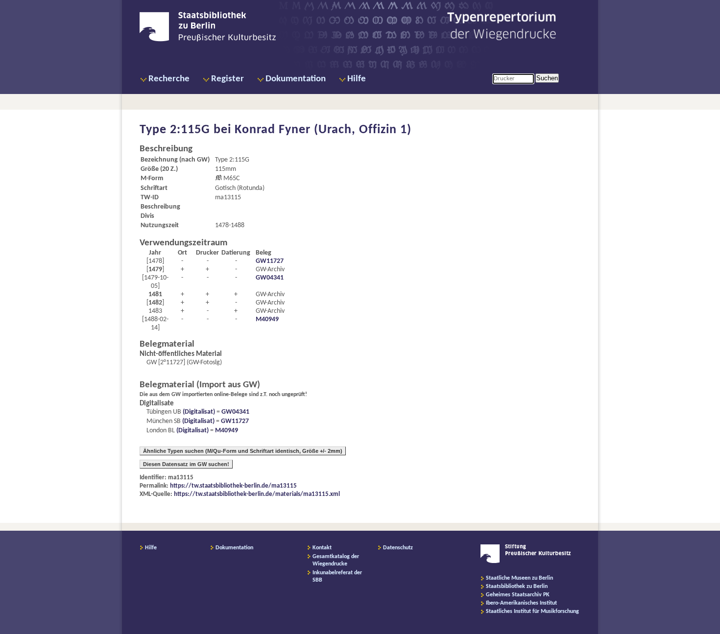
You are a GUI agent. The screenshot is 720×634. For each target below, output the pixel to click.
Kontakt (322, 548)
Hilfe (356, 79)
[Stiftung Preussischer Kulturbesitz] (525, 561)
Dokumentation (295, 79)
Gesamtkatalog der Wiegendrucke (335, 560)
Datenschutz (398, 548)
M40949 (267, 319)
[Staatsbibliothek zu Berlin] (208, 40)
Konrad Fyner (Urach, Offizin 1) (323, 130)
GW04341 (270, 278)
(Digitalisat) (198, 412)
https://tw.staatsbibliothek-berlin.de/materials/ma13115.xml (257, 494)
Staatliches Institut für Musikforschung (532, 611)
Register (227, 79)
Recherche (169, 79)
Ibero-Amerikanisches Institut (521, 603)
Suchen (547, 78)
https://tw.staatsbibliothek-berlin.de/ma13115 (233, 486)
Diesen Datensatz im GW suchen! (186, 464)
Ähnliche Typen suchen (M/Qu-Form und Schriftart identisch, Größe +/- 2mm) (242, 451)
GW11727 (270, 261)
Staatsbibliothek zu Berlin (517, 586)
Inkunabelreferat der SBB (337, 576)
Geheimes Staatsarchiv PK (518, 595)
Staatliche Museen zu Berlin (519, 578)
